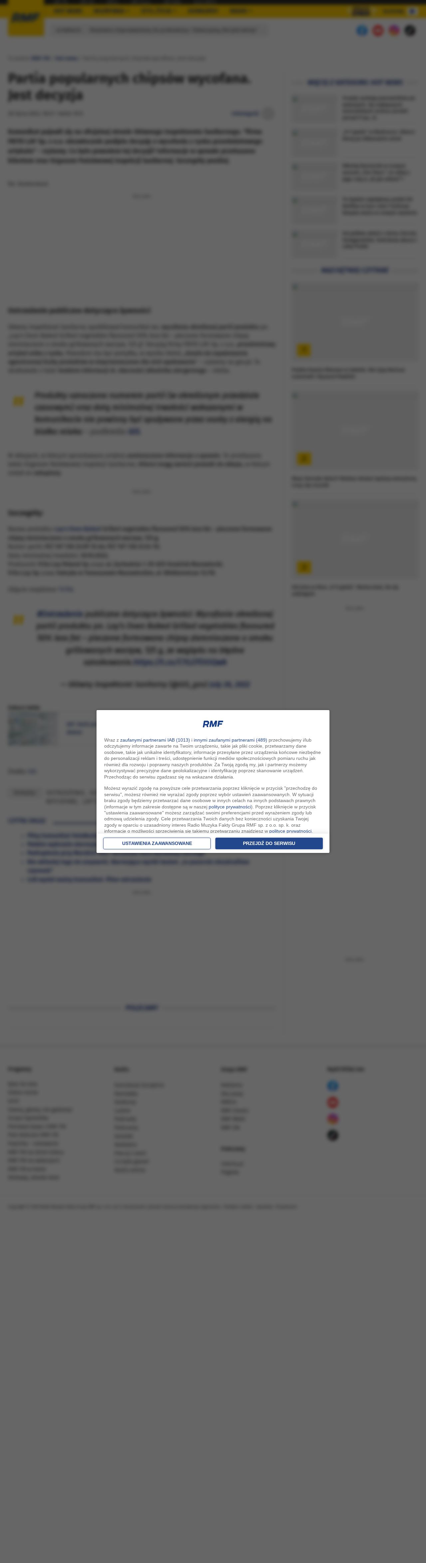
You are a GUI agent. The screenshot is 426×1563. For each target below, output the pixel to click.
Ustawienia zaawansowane (157, 843)
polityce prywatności (230, 806)
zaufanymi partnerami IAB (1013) (155, 740)
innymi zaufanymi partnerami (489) (230, 740)
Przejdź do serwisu (269, 843)
